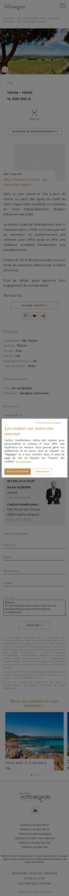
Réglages (42, 471)
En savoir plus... (24, 461)
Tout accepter (17, 471)
